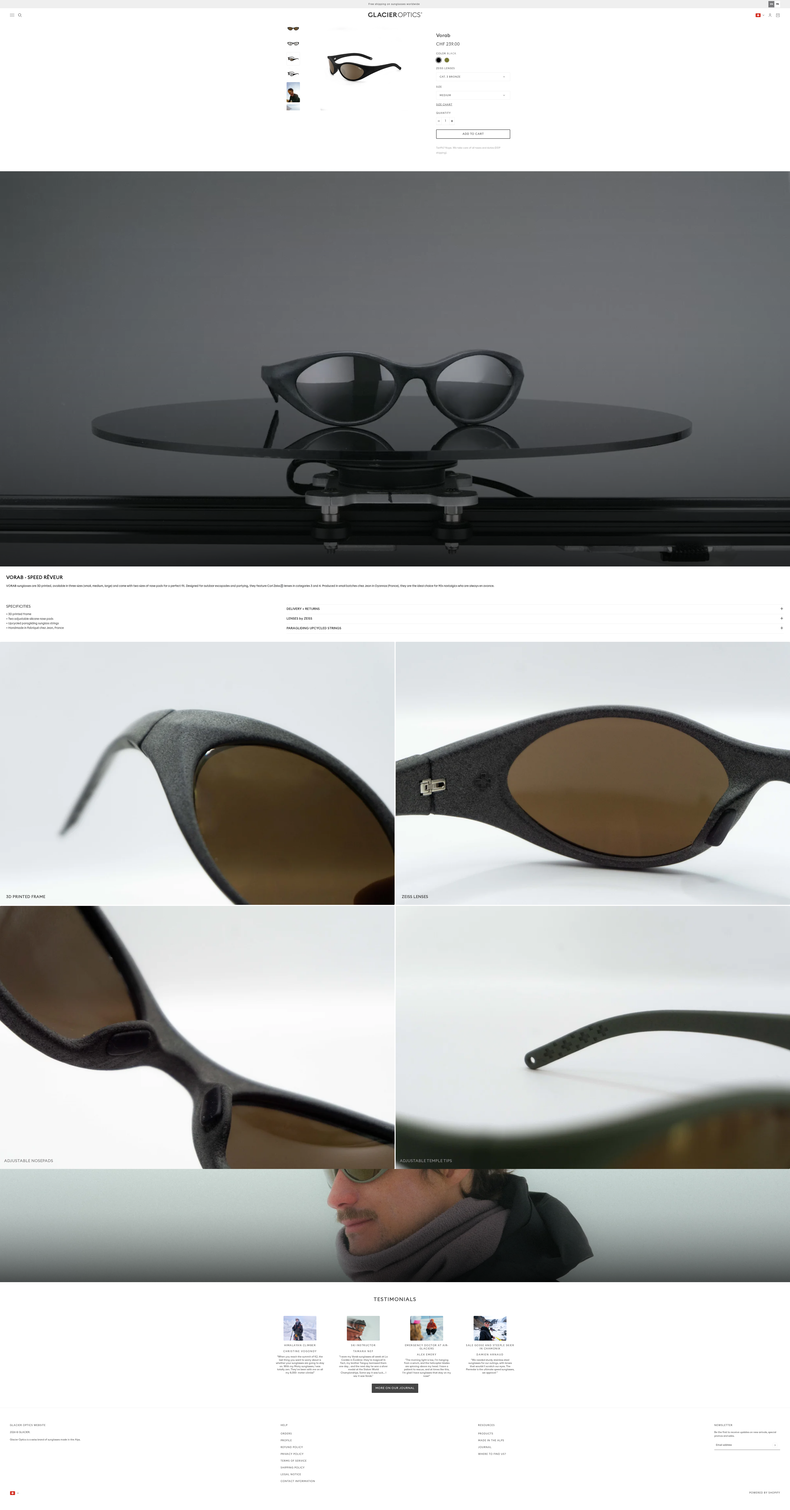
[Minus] (438, 121)
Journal (485, 1447)
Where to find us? (492, 1454)
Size (439, 87)
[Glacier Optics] (395, 15)
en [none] (771, 3)
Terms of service (294, 1461)
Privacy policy (292, 1454)
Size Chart (444, 104)
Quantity (443, 113)
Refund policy (292, 1447)
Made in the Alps (491, 1440)
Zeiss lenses (445, 68)
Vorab (443, 35)
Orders (286, 1433)
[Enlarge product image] (365, 66)
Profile (286, 1440)
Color (446, 53)
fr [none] (777, 3)
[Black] (438, 60)
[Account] (770, 15)
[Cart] (778, 15)
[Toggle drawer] (12, 15)
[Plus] (452, 121)
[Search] (20, 15)
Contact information (298, 1481)
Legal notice (291, 1474)
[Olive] (446, 60)
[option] (777, 4)
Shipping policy (293, 1467)
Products (485, 1433)
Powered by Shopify (764, 1492)
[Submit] (775, 1445)
